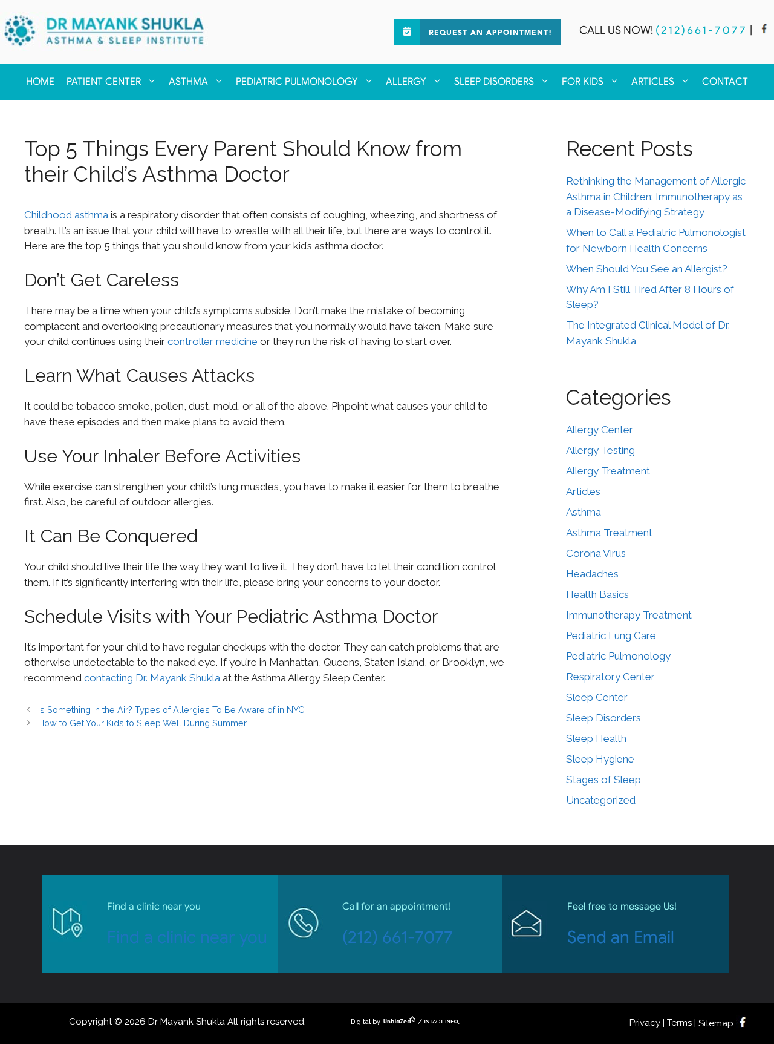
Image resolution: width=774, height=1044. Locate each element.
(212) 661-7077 (397, 937)
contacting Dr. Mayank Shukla (152, 678)
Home (40, 82)
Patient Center (104, 82)
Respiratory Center (610, 677)
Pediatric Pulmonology (297, 82)
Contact (725, 82)
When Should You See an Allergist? (646, 269)
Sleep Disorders (494, 82)
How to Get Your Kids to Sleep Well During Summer (142, 723)
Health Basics (597, 594)
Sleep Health (596, 738)
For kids (582, 82)
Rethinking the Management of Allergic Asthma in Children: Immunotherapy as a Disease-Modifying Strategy (656, 196)
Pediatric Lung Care (611, 635)
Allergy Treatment (608, 471)
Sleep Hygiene (600, 759)
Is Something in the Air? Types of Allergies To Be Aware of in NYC (171, 709)
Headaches (592, 574)
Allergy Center (599, 430)
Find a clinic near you (187, 937)
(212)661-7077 (701, 30)
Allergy (406, 82)
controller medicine (212, 341)
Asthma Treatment (609, 533)
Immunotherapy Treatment (629, 615)
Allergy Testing (600, 450)
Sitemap (715, 1023)
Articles (652, 82)
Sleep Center (597, 697)
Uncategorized (601, 800)
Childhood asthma (66, 215)
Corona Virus (596, 553)
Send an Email (620, 937)
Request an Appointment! (490, 33)
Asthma (188, 82)
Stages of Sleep (603, 779)
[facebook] (764, 30)
